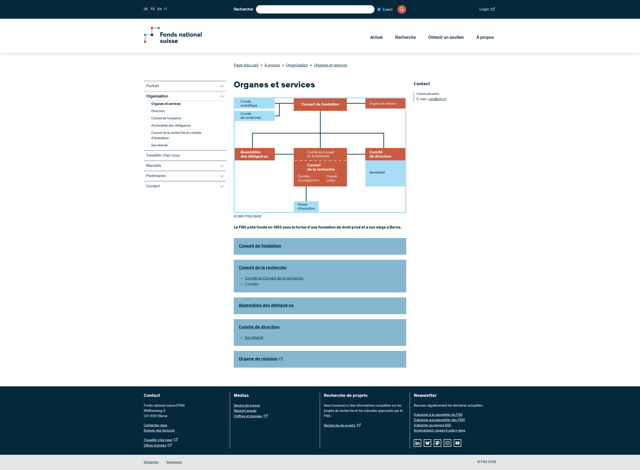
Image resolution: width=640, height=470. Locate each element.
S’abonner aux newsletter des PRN (439, 420)
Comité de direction (259, 327)
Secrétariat (159, 145)
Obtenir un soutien (446, 37)
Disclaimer (151, 462)
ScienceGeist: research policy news (440, 431)
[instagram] (447, 443)
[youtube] (457, 443)
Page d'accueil (246, 65)
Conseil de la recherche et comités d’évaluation (176, 135)
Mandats (153, 166)
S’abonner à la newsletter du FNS (438, 415)
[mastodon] (437, 443)
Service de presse (247, 406)
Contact (153, 186)
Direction (157, 111)
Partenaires (156, 176)
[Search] (402, 9)
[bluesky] (427, 443)
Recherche (405, 37)
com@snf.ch (437, 99)
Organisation (297, 65)
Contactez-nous (155, 425)
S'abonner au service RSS (432, 425)
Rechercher (243, 9)
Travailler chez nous (163, 156)
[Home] (180, 42)
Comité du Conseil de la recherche (274, 278)
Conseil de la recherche (262, 268)
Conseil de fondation (166, 118)
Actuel (376, 37)
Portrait (152, 86)
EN (159, 9)
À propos (485, 37)
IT (165, 9)
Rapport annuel (245, 411)
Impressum (174, 462)
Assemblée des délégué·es (171, 126)
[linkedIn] (417, 443)
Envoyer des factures (159, 431)
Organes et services (330, 65)
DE (146, 9)
